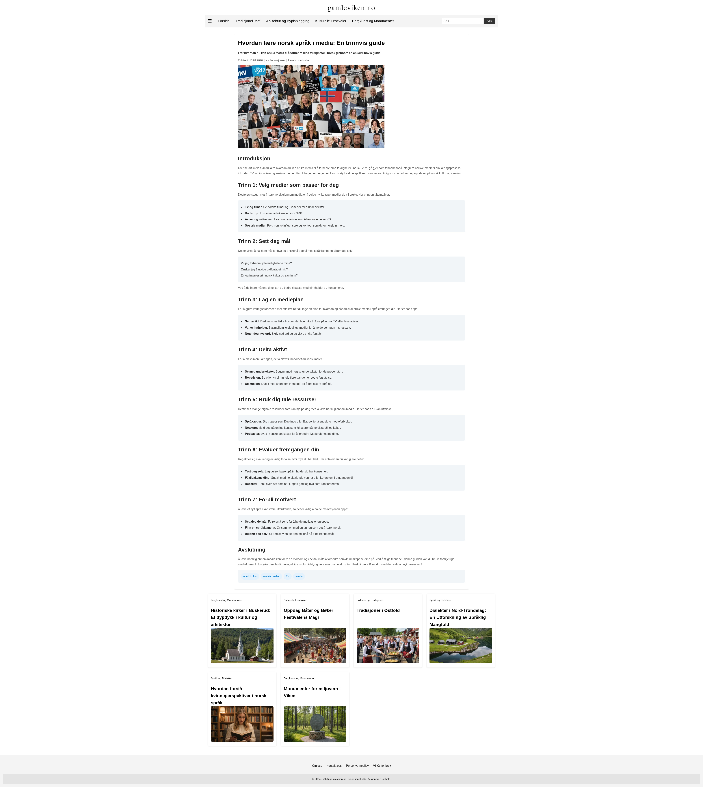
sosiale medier (271, 576)
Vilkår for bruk (382, 765)
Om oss (317, 765)
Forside (224, 21)
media (299, 576)
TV (287, 576)
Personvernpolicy (357, 765)
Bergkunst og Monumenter (373, 21)
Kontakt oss (334, 765)
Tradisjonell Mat (248, 21)
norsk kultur (250, 576)
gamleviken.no (351, 7)
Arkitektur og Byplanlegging (287, 21)
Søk (489, 21)
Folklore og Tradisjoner (370, 600)
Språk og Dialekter (440, 600)
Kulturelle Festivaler (330, 21)
